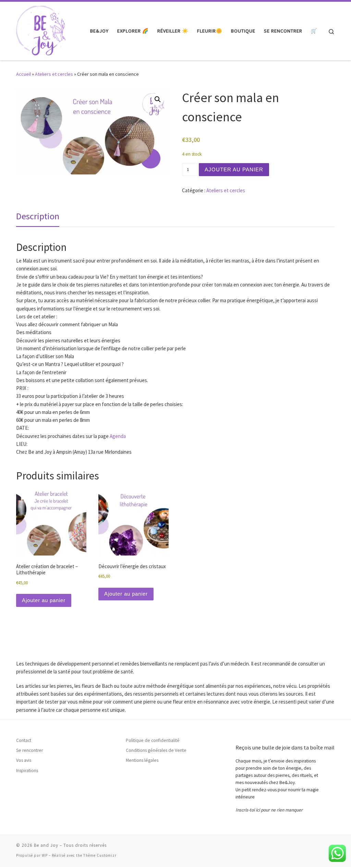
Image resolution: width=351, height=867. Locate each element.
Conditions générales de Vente (156, 750)
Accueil (23, 74)
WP (45, 855)
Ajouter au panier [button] (43, 600)
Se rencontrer (29, 750)
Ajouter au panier (234, 169)
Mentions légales (142, 760)
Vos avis (23, 760)
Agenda (118, 436)
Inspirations (27, 770)
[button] (158, 99)
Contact (23, 740)
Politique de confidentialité (153, 740)
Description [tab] (37, 216)
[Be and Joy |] (40, 29)
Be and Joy (46, 845)
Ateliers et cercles (54, 74)
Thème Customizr (100, 855)
